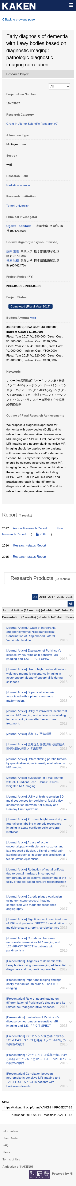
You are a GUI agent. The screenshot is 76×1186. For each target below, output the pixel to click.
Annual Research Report (30, 528)
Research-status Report (29, 545)
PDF (42, 534)
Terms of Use (11, 1159)
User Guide (10, 1138)
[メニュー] (71, 5)
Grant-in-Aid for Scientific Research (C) (32, 123)
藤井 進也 (12, 251)
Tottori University (17, 205)
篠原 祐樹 (12, 260)
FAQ (5, 1145)
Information (10, 1131)
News (6, 1152)
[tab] (40, 578)
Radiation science (18, 185)
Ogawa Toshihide (18, 226)
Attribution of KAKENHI (18, 1166)
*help (33, 317)
